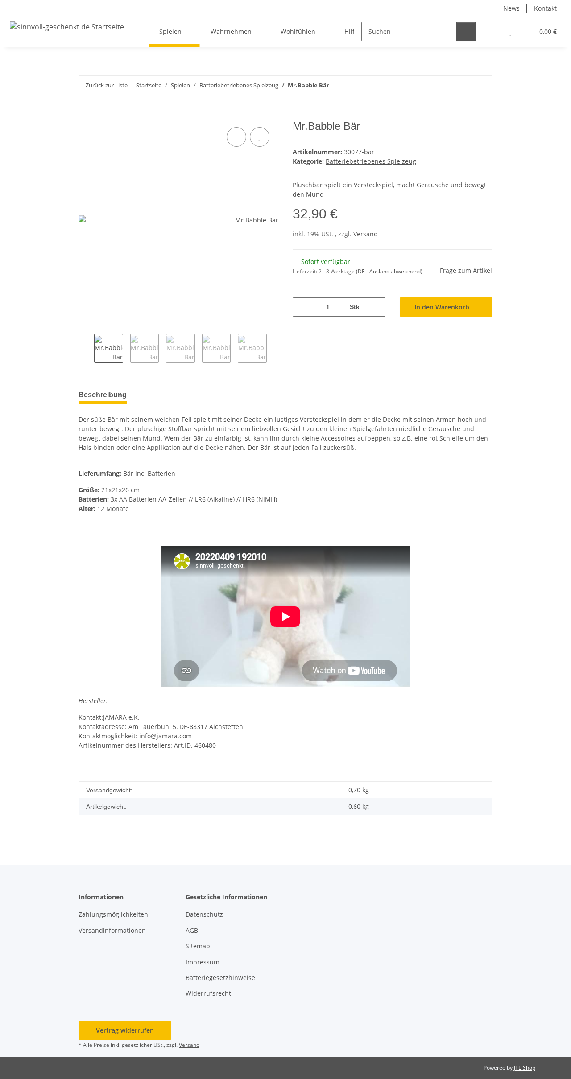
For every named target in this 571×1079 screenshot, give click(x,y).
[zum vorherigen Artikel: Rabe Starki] (463, 85)
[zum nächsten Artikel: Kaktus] (482, 85)
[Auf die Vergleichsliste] (236, 137)
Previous (86, 349)
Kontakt (545, 8)
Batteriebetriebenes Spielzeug (371, 161)
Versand (365, 234)
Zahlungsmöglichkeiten (113, 914)
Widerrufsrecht (208, 993)
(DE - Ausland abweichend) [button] (389, 271)
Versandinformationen (112, 930)
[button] (492, 31)
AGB (192, 930)
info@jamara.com (165, 736)
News (511, 8)
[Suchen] (466, 31)
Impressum (202, 962)
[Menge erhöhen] (375, 307)
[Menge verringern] (302, 307)
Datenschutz (204, 914)
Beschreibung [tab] (103, 395)
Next (274, 349)
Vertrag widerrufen (125, 1030)
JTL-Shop (524, 1067)
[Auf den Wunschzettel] (259, 137)
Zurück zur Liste (107, 85)
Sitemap (198, 946)
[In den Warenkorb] (86, 115)
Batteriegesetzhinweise (220, 977)
